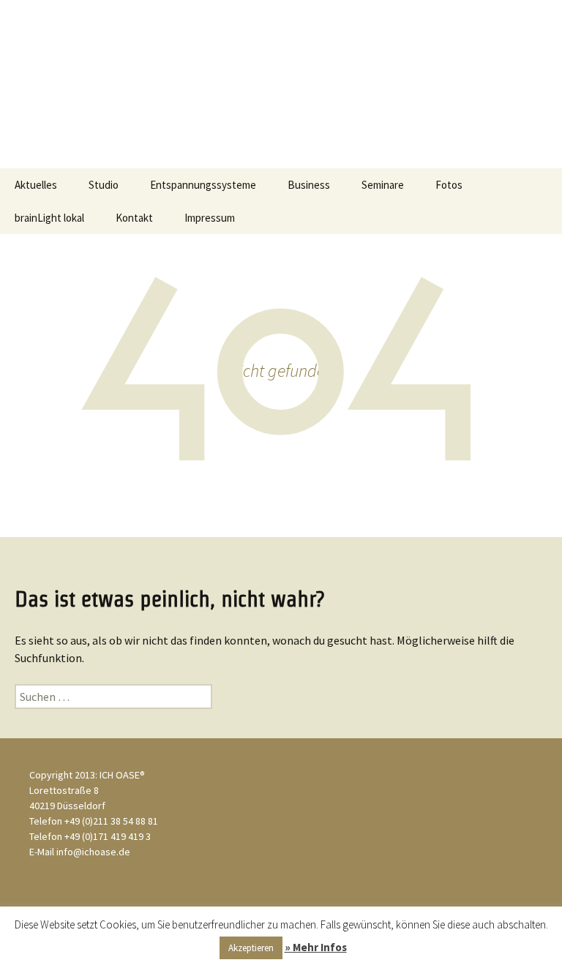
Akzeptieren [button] (251, 948)
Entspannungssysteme (203, 185)
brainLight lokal (49, 218)
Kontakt (134, 218)
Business (309, 185)
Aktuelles (36, 185)
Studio (104, 185)
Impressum (209, 218)
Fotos (448, 185)
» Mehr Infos (316, 947)
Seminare (382, 185)
